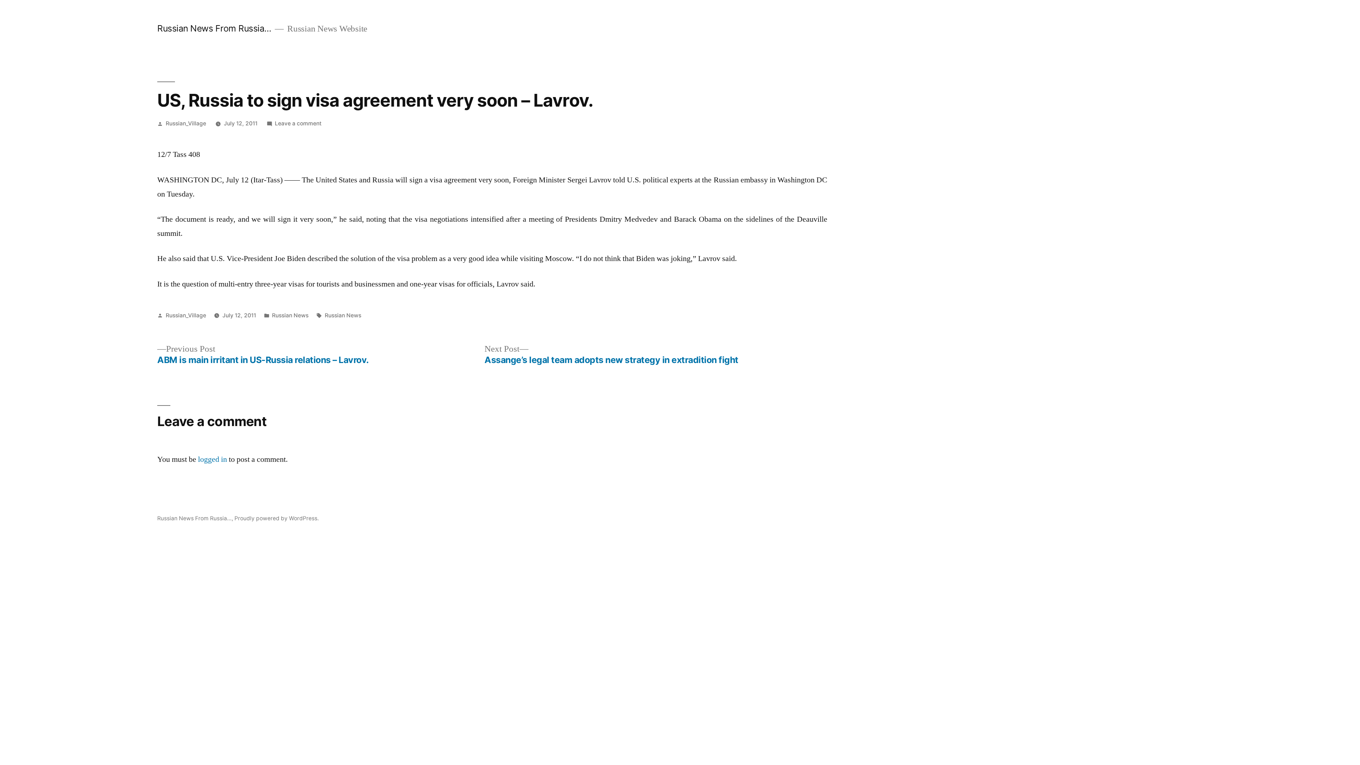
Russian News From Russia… (214, 28)
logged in (212, 459)
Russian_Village (186, 123)
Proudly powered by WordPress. (276, 518)
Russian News (290, 315)
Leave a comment (298, 123)
